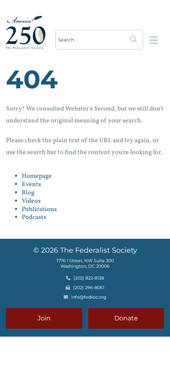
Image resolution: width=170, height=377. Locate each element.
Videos (31, 201)
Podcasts (34, 217)
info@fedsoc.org (88, 297)
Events (31, 184)
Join (44, 318)
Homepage (37, 176)
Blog (28, 192)
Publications (39, 209)
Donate (126, 318)
